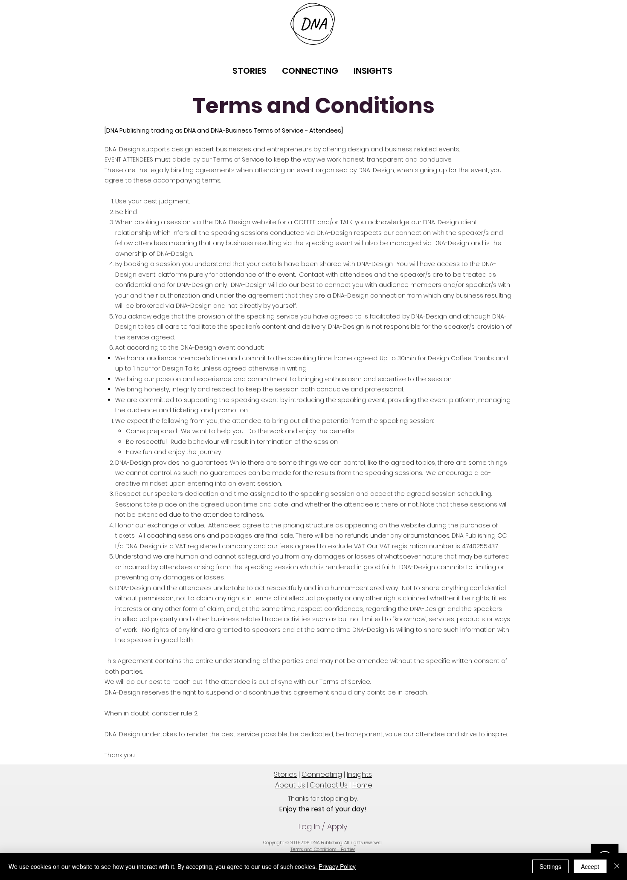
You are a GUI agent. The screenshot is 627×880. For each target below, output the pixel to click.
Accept (590, 866)
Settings (550, 866)
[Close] (617, 866)
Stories (285, 774)
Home (362, 785)
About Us (290, 785)
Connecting (322, 774)
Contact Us (329, 785)
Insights (359, 774)
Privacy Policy (337, 866)
